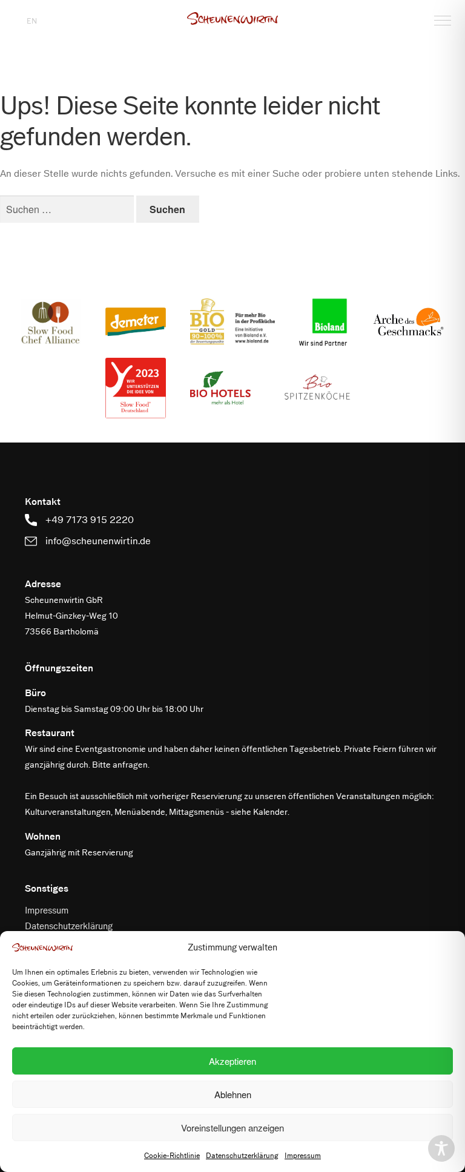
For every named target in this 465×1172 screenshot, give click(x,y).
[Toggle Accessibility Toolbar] (441, 1148)
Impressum (303, 1155)
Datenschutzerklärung (242, 1155)
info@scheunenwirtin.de (97, 541)
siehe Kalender (259, 812)
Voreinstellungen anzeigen (232, 1127)
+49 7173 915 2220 (88, 519)
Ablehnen (232, 1094)
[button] (232, 18)
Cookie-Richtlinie (172, 1155)
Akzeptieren (232, 1061)
